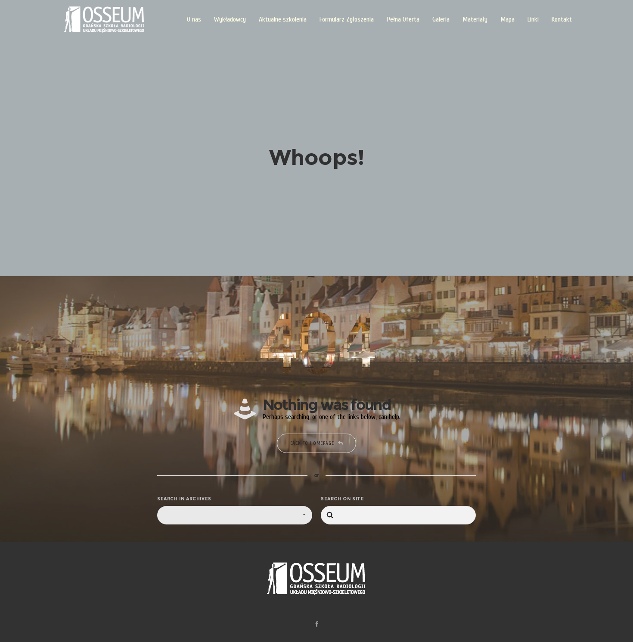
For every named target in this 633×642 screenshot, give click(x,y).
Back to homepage (312, 443)
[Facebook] (316, 623)
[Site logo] (104, 19)
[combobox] (234, 515)
